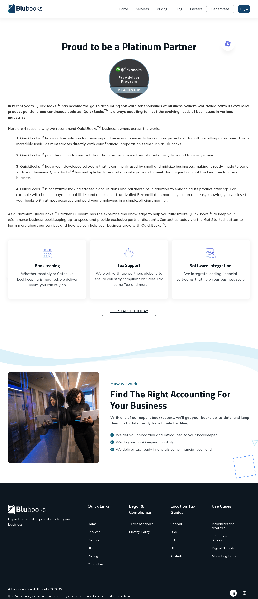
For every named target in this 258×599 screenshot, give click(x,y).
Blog (178, 9)
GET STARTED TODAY (129, 311)
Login (244, 9)
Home (123, 9)
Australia (176, 556)
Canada (176, 524)
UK (172, 548)
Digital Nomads (223, 548)
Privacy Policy (139, 532)
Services (142, 9)
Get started (220, 9)
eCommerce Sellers (220, 538)
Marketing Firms (224, 556)
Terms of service (141, 524)
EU (172, 540)
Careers (196, 9)
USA (173, 532)
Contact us (95, 564)
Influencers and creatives (223, 526)
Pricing (162, 9)
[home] (28, 8)
